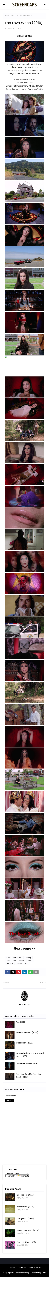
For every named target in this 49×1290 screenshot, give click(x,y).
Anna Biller (17, 957)
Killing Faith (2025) (25, 1218)
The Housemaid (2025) (27, 1032)
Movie (30, 961)
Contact (22, 1268)
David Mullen (11, 961)
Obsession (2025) (24, 1042)
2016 (12, 15)
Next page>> (25, 948)
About (12, 1268)
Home (7, 15)
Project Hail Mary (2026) (28, 1230)
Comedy (28, 957)
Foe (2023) (21, 1022)
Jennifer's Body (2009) (27, 1063)
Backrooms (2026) (25, 1206)
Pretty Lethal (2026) (26, 1242)
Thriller (19, 964)
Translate (25, 1176)
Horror (21, 961)
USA (26, 964)
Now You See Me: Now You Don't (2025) (28, 1075)
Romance (9, 964)
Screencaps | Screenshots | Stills (32, 1272)
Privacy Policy (35, 1268)
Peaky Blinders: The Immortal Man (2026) (30, 1055)
